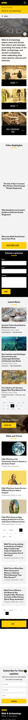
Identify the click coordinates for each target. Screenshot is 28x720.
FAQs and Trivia (14, 436)
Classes (12, 82)
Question (4, 275)
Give (13, 624)
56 (24, 402)
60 (17, 405)
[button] (24, 2)
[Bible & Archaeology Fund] (14, 119)
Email (3, 267)
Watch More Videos (13, 245)
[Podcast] (14, 96)
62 (4, 408)
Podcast (12, 106)
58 (8, 405)
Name (3, 259)
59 (13, 406)
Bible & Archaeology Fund (12, 130)
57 (4, 405)
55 (19, 402)
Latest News (14, 302)
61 (22, 405)
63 (8, 408)
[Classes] (14, 72)
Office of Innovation (7, 7)
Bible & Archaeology (11, 11)
